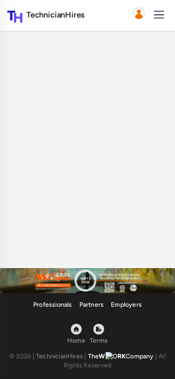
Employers (126, 304)
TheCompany (121, 356)
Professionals (52, 304)
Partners (91, 304)
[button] (138, 15)
